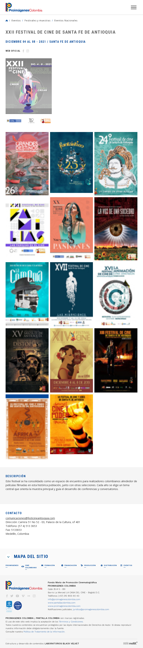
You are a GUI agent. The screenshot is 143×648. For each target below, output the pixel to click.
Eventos (16, 20)
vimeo (23, 596)
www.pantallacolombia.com (61, 602)
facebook (7, 596)
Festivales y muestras (38, 20)
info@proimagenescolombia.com (64, 599)
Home (7, 21)
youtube (17, 596)
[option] (29, 92)
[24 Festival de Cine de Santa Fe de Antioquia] (115, 163)
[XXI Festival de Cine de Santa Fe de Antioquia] (27, 228)
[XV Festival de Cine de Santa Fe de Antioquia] (27, 360)
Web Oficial (13, 50)
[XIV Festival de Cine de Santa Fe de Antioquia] (71, 360)
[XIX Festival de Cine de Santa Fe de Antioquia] (115, 228)
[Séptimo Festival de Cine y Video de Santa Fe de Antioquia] (71, 424)
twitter (12, 596)
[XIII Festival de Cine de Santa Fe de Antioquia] (115, 360)
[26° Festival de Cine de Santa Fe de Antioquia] (27, 163)
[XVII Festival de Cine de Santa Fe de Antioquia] (71, 294)
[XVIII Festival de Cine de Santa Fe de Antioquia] (27, 293)
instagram (34, 596)
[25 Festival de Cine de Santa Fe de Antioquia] (71, 162)
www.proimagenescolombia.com (64, 606)
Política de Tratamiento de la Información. (44, 631)
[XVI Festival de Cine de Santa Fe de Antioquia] (115, 294)
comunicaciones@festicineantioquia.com (30, 518)
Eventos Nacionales (66, 20)
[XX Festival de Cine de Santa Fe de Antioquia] (71, 228)
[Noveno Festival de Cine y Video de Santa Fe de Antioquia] (27, 427)
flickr (29, 596)
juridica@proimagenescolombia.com (91, 609)
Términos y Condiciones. (71, 621)
